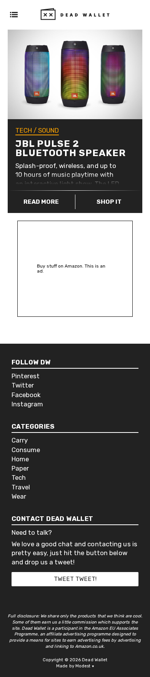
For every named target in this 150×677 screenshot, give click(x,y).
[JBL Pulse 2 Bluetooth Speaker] (75, 74)
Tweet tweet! (75, 579)
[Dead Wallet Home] (75, 22)
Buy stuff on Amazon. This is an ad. (71, 268)
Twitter (23, 385)
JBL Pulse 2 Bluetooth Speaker (70, 148)
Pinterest (26, 376)
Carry (20, 440)
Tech (23, 130)
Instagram (27, 404)
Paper (20, 468)
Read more (41, 201)
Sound (48, 130)
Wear (19, 496)
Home (20, 459)
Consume (26, 450)
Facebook (26, 395)
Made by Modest (75, 666)
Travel (21, 487)
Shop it (109, 201)
